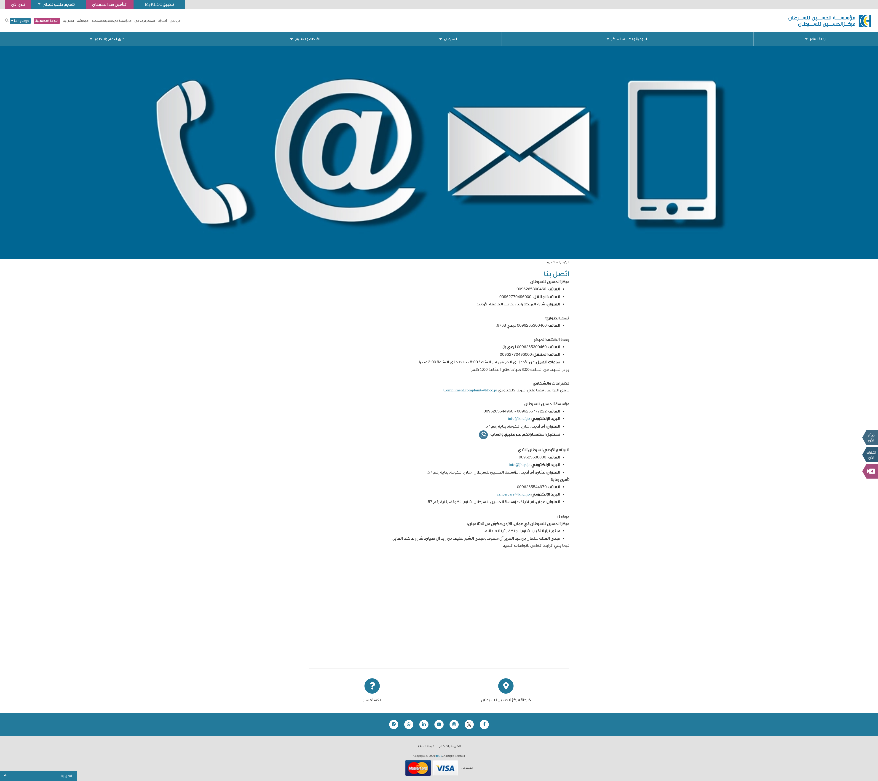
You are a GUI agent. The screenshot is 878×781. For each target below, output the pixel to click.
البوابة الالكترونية (46, 20)
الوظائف (82, 20)
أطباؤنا (162, 20)
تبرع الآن (870, 438)
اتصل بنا (68, 20)
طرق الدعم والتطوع (109, 39)
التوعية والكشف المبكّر (629, 39)
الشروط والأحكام (450, 746)
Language (21, 21)
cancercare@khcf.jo (513, 494)
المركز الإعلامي (144, 20)
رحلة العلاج (817, 39)
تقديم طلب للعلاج (59, 4)
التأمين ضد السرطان (109, 4)
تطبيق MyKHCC (159, 4)
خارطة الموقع (426, 746)
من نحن (175, 20)
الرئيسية (564, 262)
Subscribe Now (870, 455)
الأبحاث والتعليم (307, 39)
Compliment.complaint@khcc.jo (470, 390)
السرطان (450, 39)
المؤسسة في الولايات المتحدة (111, 20)
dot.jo (438, 755)
